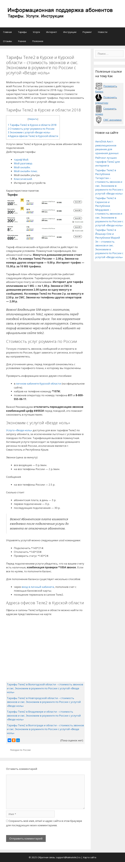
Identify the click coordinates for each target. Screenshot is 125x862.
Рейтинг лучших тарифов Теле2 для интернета (107, 161)
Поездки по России (20, 749)
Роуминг (87, 31)
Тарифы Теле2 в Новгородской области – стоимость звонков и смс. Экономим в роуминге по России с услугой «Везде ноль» (44, 702)
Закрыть (32, 118)
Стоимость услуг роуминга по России (31, 128)
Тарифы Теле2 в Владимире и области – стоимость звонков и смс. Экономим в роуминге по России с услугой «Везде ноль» (44, 715)
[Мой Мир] (18, 740)
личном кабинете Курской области (38, 383)
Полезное (37, 41)
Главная (7, 31)
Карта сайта (89, 857)
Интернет (51, 31)
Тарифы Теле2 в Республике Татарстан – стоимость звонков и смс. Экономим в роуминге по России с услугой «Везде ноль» (109, 181)
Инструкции (69, 31)
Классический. (23, 179)
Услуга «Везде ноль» (19, 430)
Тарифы (22, 31)
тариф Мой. (21, 159)
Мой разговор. (23, 163)
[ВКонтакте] (9, 740)
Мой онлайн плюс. (26, 171)
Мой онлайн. (22, 167)
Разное (22, 41)
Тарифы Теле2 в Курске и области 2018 (32, 125)
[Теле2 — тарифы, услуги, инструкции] (59, 13)
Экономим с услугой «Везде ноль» (29, 132)
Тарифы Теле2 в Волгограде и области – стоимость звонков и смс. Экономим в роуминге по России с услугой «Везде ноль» (45, 729)
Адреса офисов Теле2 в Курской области (33, 136)
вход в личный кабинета (38, 587)
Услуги (36, 31)
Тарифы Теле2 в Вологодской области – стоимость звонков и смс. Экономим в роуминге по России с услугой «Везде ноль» (45, 688)
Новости (102, 31)
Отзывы (7, 41)
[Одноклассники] (14, 740)
